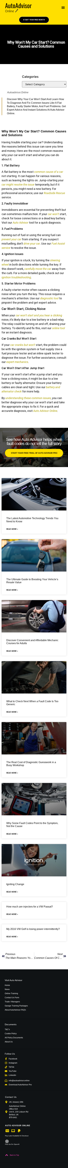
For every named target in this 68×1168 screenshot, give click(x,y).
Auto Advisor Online (45, 410)
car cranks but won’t (22, 345)
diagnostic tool (49, 298)
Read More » (12, 529)
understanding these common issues (28, 398)
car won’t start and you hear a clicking (39, 315)
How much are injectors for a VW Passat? (29, 906)
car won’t (53, 214)
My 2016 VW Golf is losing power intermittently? (33, 929)
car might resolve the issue (18, 184)
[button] (63, 7)
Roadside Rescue (54, 193)
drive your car (32, 243)
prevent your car (11, 239)
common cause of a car (48, 171)
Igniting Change (15, 884)
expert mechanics (17, 362)
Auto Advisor (20, 222)
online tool (58, 328)
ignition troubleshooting (16, 277)
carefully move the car (37, 268)
